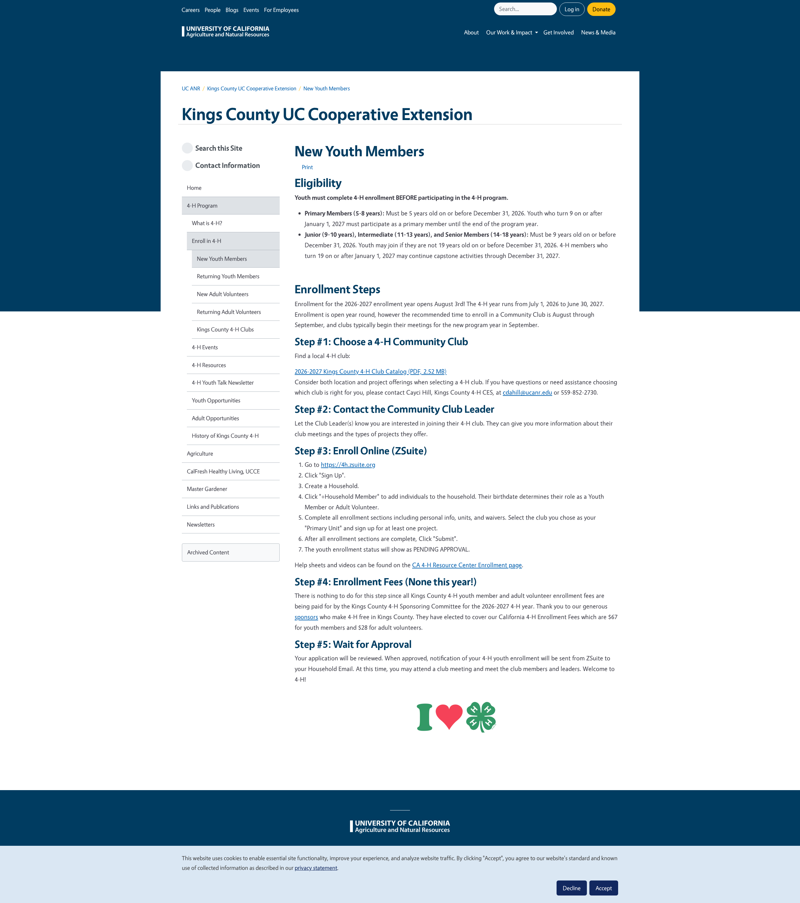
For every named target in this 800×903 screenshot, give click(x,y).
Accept (604, 888)
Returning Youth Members (228, 276)
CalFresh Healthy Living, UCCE (223, 471)
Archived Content (208, 552)
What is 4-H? (207, 223)
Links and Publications (213, 506)
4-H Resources (209, 365)
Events (251, 9)
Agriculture (200, 453)
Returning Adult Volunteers (229, 311)
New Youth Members (222, 258)
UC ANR (191, 88)
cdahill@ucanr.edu (527, 392)
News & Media (598, 32)
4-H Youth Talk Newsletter (223, 382)
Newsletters (201, 524)
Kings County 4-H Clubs (225, 329)
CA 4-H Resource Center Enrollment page (467, 565)
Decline (572, 888)
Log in (572, 9)
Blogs (232, 9)
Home (194, 187)
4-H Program (202, 205)
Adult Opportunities (215, 418)
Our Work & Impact (509, 32)
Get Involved (558, 32)
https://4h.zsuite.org (348, 464)
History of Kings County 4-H (225, 435)
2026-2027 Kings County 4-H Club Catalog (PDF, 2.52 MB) (371, 371)
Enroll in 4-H (206, 241)
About (471, 32)
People (213, 9)
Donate (601, 9)
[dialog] (400, 874)
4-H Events (205, 347)
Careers (191, 9)
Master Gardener (207, 488)
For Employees (281, 9)
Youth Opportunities (216, 400)
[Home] (225, 32)
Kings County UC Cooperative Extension (251, 88)
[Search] (553, 9)
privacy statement (316, 867)
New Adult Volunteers (222, 294)
